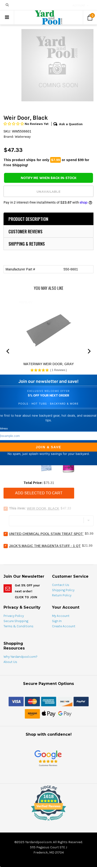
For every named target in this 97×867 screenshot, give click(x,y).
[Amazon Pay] (32, 713)
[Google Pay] (65, 713)
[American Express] (48, 701)
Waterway (23, 136)
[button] (14, 124)
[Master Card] (32, 701)
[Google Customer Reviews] (48, 758)
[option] (57, 65)
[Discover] (65, 701)
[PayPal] (81, 701)
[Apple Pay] (48, 713)
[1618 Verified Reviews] (48, 822)
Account (79, 5)
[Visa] (16, 701)
